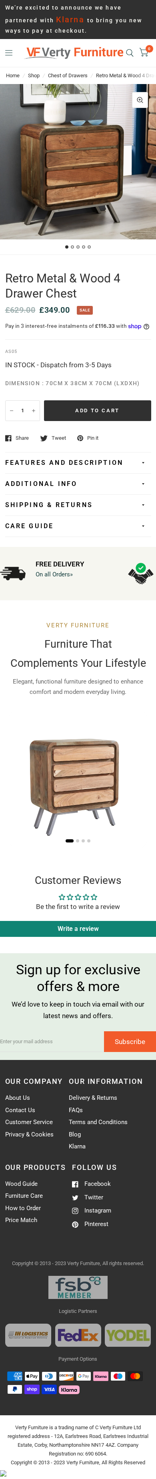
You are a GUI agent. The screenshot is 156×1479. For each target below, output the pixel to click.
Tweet (59, 438)
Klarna (77, 1146)
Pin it (92, 438)
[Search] (129, 53)
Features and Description (64, 462)
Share (22, 438)
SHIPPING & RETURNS (49, 505)
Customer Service (29, 1122)
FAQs (76, 1110)
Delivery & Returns (93, 1097)
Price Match (21, 1220)
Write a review (78, 928)
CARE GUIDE (29, 526)
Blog (75, 1134)
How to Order (23, 1208)
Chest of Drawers (68, 75)
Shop (34, 75)
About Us (17, 1097)
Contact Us (20, 1110)
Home (13, 75)
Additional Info (41, 484)
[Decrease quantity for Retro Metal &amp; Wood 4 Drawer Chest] (12, 411)
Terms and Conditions (98, 1122)
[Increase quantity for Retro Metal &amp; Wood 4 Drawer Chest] (34, 411)
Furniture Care (24, 1195)
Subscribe (130, 1042)
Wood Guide (21, 1183)
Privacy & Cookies (29, 1134)
